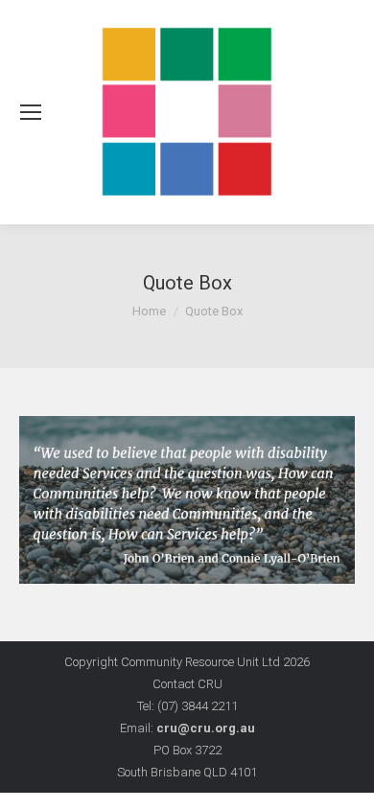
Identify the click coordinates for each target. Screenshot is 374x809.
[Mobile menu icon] (30, 112)
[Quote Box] (187, 500)
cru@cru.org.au (205, 728)
